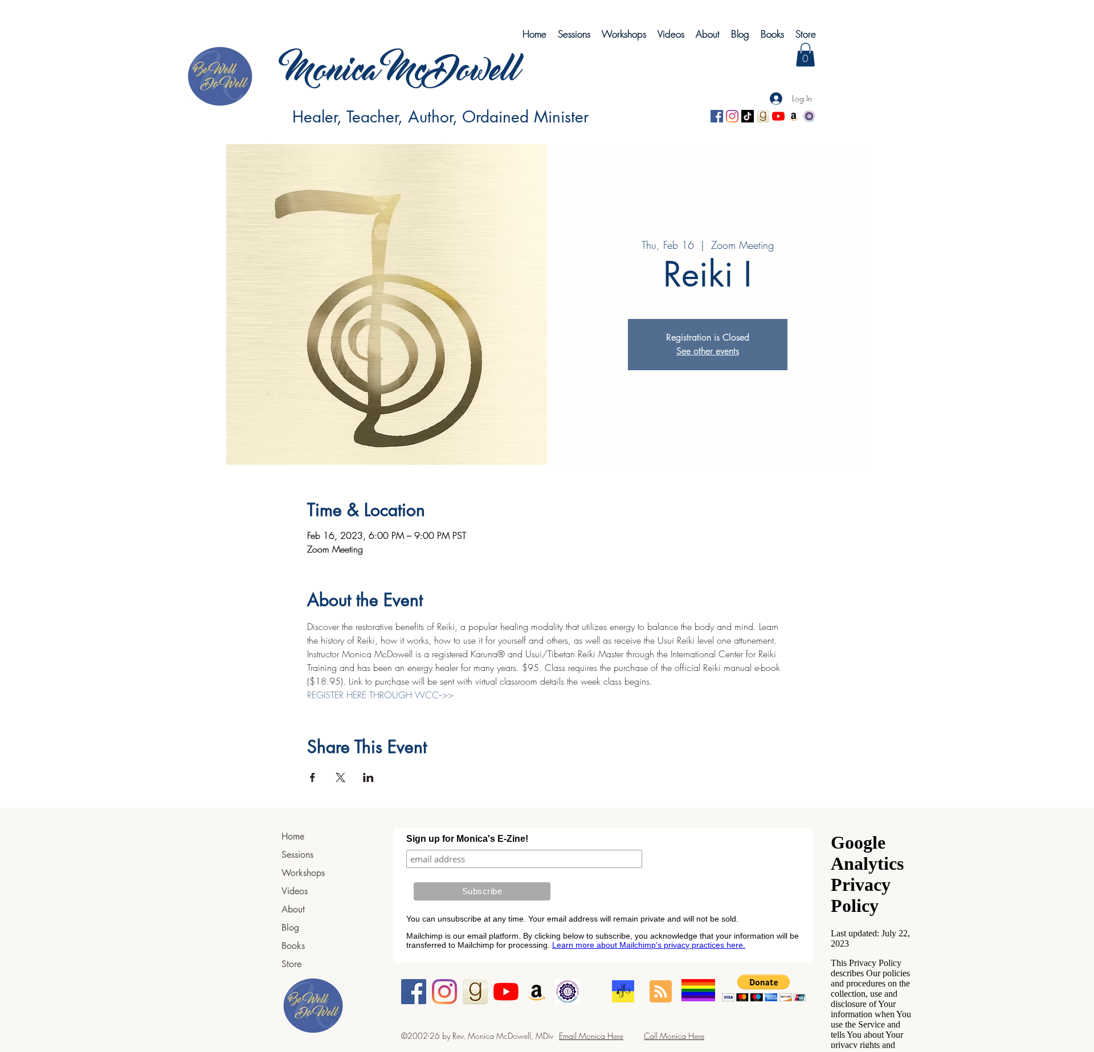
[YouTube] (778, 116)
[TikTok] (747, 116)
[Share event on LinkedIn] (368, 777)
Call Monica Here (674, 1035)
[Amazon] (793, 116)
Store (291, 964)
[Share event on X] (340, 777)
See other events (707, 351)
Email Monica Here (591, 1035)
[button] (805, 55)
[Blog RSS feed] (661, 992)
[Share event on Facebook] (312, 777)
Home (292, 836)
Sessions (297, 855)
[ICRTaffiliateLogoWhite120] (809, 116)
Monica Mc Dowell (391, 72)
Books (293, 946)
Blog (290, 928)
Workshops (303, 873)
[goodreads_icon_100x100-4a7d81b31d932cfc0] (763, 116)
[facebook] (717, 116)
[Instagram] (732, 116)
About (293, 909)
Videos (294, 891)
